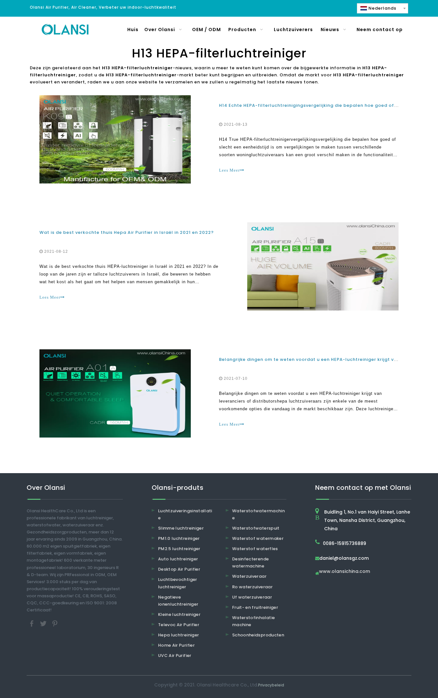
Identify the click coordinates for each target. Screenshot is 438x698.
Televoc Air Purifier (178, 625)
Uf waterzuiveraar (252, 597)
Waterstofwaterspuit (256, 528)
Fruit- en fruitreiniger (255, 607)
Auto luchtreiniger (178, 559)
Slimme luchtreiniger (181, 528)
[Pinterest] (55, 623)
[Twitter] (44, 623)
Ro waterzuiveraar (252, 587)
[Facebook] (32, 623)
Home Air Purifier (176, 645)
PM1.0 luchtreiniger (179, 538)
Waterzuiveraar (249, 576)
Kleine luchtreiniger (179, 614)
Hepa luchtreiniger (178, 635)
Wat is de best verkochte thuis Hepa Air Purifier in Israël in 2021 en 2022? (126, 232)
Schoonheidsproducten (258, 635)
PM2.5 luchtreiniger (179, 549)
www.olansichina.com (344, 572)
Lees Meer (229, 170)
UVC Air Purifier (174, 655)
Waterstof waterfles (255, 549)
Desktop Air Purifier (179, 569)
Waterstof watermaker (257, 538)
